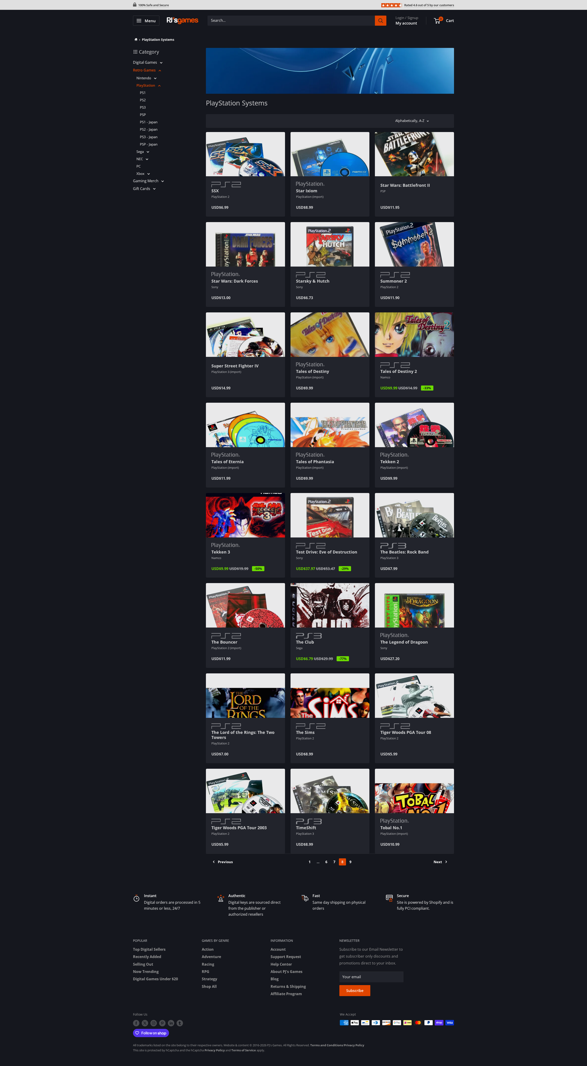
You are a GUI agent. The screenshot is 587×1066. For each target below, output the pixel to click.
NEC (140, 159)
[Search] (380, 21)
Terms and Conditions (326, 1045)
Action (208, 949)
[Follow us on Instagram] (153, 1023)
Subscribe (354, 990)
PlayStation (146, 85)
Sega (140, 151)
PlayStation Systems (158, 39)
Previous (225, 861)
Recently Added (147, 956)
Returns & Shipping (288, 986)
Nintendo (144, 78)
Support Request (286, 956)
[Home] (135, 39)
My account (406, 23)
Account (278, 949)
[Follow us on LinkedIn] (171, 1023)
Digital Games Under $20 (155, 978)
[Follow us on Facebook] (136, 1023)
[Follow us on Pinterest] (162, 1023)
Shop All (209, 986)
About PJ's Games (286, 971)
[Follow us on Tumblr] (180, 1023)
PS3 (143, 107)
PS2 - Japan (149, 129)
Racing (208, 964)
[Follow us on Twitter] (145, 1023)
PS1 (143, 92)
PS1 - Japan (149, 122)
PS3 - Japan (149, 137)
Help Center (281, 964)
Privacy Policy (354, 1045)
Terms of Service (243, 1050)
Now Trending (146, 971)
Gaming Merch (146, 180)
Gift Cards (142, 188)
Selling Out (143, 964)
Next (438, 861)
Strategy (209, 978)
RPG (205, 971)
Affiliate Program (286, 993)
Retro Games (145, 70)
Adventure (211, 956)
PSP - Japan (149, 144)
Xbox (140, 173)
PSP (143, 114)
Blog (275, 978)
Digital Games (145, 62)
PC (138, 166)
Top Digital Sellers (149, 949)
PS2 (143, 100)
